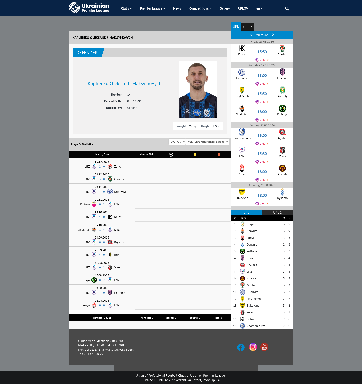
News (177, 8)
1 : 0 (102, 192)
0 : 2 (102, 204)
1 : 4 (102, 229)
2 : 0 (102, 166)
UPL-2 (247, 27)
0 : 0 (102, 242)
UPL (236, 26)
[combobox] (177, 141)
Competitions (199, 8)
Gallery (225, 8)
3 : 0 (102, 179)
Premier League (151, 8)
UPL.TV (243, 8)
